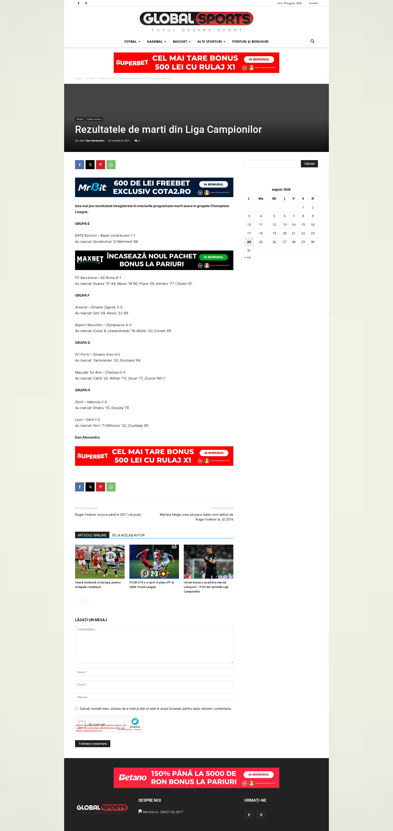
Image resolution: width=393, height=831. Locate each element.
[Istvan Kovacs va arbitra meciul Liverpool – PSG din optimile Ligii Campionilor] (208, 562)
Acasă (79, 78)
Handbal (155, 41)
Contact (313, 3)
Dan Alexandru (95, 140)
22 (303, 233)
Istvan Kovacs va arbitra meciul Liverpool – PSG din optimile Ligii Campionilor (206, 587)
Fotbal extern (107, 78)
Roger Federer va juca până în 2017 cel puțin (108, 515)
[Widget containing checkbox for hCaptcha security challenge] (109, 724)
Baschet (180, 41)
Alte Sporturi (209, 41)
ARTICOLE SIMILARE (92, 535)
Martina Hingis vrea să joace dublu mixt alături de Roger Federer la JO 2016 (196, 517)
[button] (312, 42)
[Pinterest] (100, 164)
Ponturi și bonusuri (250, 41)
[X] (86, 3)
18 (261, 233)
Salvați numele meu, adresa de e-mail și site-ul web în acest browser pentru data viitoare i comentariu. (156, 708)
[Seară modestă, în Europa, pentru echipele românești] (100, 562)
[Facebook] (78, 3)
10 (249, 224)
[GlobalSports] (196, 21)
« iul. (248, 257)
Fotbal (130, 41)
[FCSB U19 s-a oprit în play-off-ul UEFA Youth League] (154, 562)
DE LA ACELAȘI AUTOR (128, 535)
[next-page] (85, 600)
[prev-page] (78, 600)
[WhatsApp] (111, 164)
